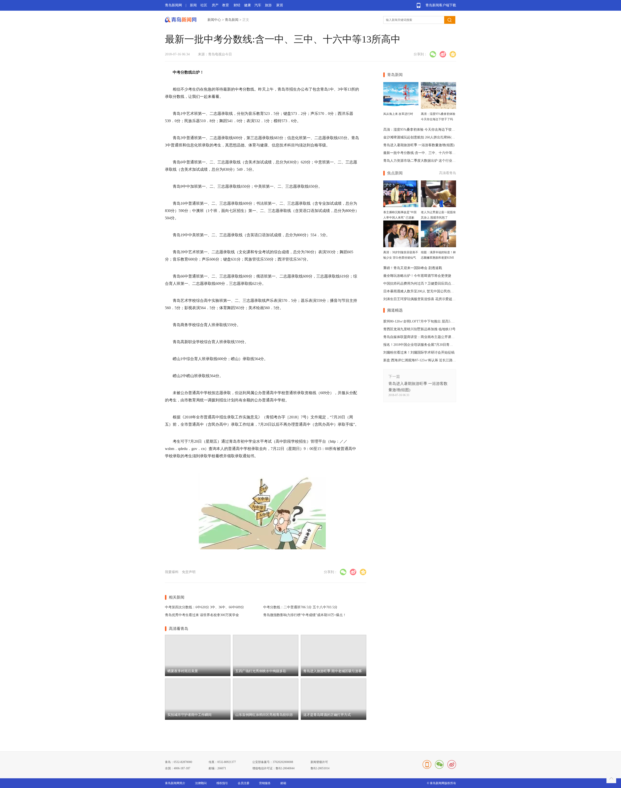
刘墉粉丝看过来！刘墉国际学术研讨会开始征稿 (419, 352)
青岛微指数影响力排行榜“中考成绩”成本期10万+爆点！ (304, 615)
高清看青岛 (447, 173)
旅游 (268, 5)
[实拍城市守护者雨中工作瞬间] (197, 718)
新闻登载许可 (319, 762)
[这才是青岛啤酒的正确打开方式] (333, 718)
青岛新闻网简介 (175, 783)
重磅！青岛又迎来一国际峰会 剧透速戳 (412, 268)
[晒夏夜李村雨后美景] (197, 675)
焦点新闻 (395, 173)
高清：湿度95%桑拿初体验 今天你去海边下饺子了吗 (422, 129)
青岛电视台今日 (220, 54)
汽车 (257, 5)
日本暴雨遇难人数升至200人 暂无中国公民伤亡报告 (422, 291)
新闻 (193, 5)
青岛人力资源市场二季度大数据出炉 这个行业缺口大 (422, 160)
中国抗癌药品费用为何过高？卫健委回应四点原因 (420, 283)
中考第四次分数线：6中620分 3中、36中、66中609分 (204, 607)
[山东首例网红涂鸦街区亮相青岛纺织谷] (265, 718)
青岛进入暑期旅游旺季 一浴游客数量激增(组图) (419, 145)
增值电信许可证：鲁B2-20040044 (273, 768)
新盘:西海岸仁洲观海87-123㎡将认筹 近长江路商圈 (421, 360)
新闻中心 (214, 20)
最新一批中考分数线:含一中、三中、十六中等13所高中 (424, 153)
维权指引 (222, 783)
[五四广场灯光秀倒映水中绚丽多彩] (265, 675)
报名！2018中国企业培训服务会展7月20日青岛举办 (421, 345)
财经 (237, 5)
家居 (279, 5)
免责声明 (189, 572)
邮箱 (283, 783)
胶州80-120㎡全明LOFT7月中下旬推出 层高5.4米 (419, 321)
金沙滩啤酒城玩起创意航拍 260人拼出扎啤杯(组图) (421, 137)
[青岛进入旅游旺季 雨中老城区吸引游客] (333, 675)
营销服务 (265, 783)
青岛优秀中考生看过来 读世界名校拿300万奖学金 (202, 615)
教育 (225, 5)
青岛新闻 (231, 20)
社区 (203, 5)
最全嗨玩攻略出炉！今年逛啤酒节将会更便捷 (417, 276)
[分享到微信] (433, 54)
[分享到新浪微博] (443, 54)
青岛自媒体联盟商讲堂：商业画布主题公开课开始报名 (424, 337)
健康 (247, 5)
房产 (215, 5)
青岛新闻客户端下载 (440, 5)
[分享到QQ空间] (452, 54)
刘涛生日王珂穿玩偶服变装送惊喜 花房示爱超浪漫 (421, 299)
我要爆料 (172, 572)
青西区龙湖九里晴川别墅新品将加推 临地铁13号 (419, 329)
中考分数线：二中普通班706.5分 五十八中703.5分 (300, 607)
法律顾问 (201, 783)
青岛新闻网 (173, 5)
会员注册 (243, 783)
